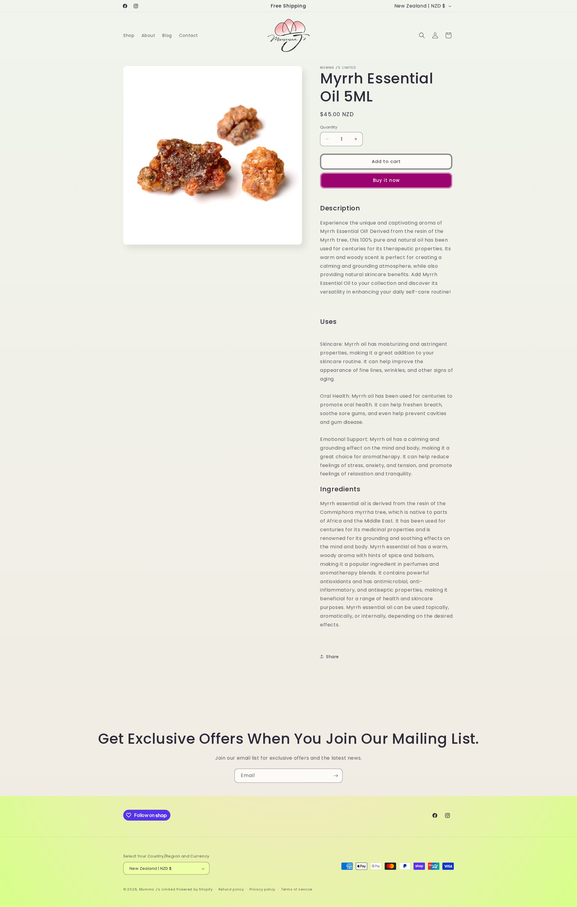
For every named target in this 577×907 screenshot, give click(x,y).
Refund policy (231, 889)
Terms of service (296, 889)
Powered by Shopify (194, 889)
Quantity (328, 127)
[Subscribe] (335, 776)
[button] (422, 35)
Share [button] (332, 656)
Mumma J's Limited (157, 889)
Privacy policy (262, 889)
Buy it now (386, 180)
